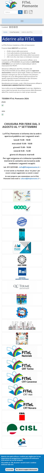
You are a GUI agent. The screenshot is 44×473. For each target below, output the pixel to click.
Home (5, 32)
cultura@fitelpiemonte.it (30, 178)
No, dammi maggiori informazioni (26, 469)
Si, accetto (9, 469)
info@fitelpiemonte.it (30, 167)
